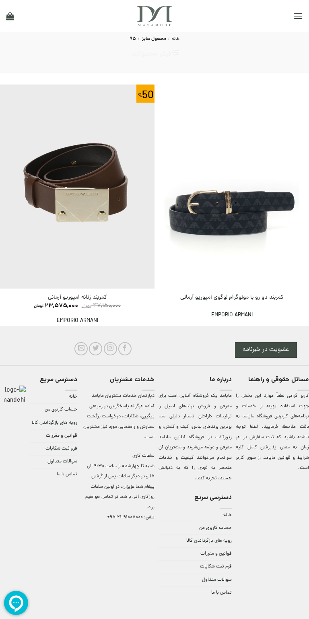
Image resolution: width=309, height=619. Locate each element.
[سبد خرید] (10, 16)
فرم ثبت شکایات (216, 566)
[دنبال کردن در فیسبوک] (125, 348)
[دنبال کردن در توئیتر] (95, 348)
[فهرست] (298, 16)
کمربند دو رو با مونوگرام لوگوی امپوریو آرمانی (232, 297)
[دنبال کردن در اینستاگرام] (110, 348)
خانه (175, 38)
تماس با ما (221, 592)
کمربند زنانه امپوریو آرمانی (77, 297)
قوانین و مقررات (216, 553)
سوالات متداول (217, 580)
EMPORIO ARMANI (232, 315)
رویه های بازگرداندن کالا (209, 541)
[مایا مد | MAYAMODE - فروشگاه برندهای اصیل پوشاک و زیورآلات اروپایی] (154, 16)
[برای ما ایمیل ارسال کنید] (81, 348)
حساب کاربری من (215, 528)
